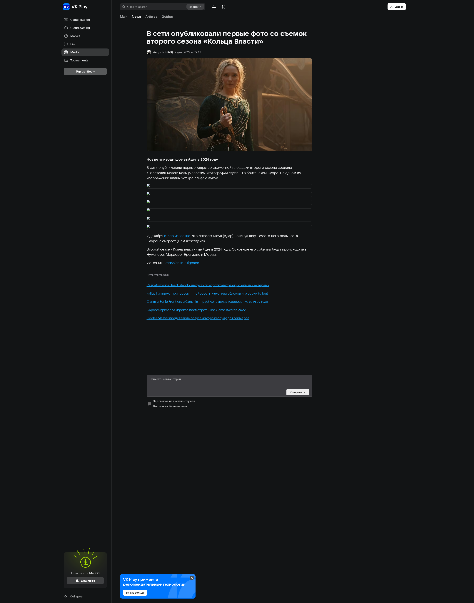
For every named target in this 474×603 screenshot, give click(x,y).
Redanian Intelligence (181, 263)
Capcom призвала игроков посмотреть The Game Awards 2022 (196, 310)
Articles (151, 16)
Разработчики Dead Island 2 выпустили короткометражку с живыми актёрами (208, 285)
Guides (167, 16)
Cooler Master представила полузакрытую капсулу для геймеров (198, 318)
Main (123, 16)
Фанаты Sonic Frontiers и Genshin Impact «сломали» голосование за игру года (207, 301)
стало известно (177, 236)
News (136, 16)
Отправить (298, 392)
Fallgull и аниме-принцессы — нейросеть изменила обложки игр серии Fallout (207, 293)
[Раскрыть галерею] (229, 186)
